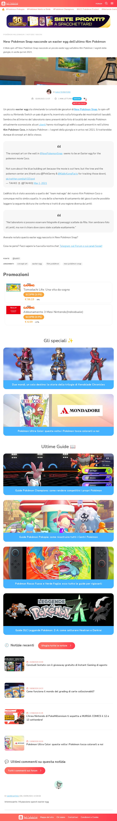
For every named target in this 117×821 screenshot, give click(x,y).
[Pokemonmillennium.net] (9, 4)
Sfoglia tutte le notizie (54, 645)
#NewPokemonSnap (51, 153)
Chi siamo (61, 817)
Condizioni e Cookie (89, 817)
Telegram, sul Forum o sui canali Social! (80, 246)
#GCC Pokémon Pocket (88, 9)
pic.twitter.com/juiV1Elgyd (20, 178)
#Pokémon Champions (63, 9)
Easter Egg (37, 264)
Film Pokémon (53, 264)
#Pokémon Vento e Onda (39, 9)
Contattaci (73, 817)
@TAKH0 (16, 258)
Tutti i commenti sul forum (22, 770)
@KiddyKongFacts (68, 173)
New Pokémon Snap (85, 109)
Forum (99, 4)
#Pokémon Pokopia (15, 9)
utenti (42, 124)
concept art (22, 264)
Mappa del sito (47, 817)
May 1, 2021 (40, 183)
